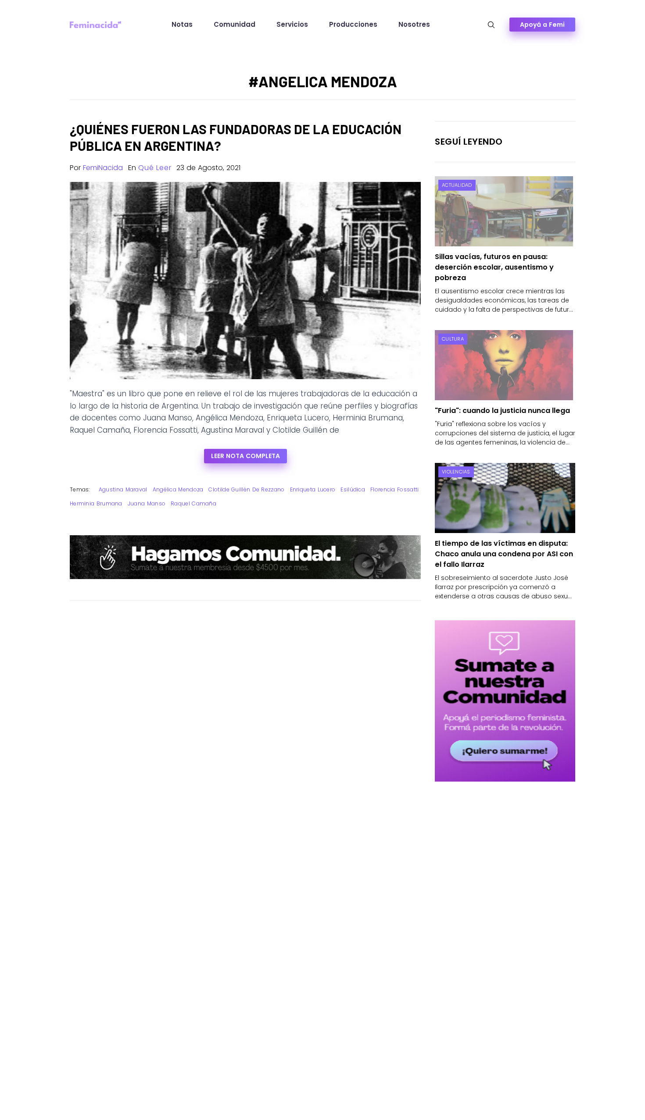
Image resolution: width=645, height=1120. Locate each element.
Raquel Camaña (193, 503)
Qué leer (154, 168)
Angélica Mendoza (178, 489)
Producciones (353, 24)
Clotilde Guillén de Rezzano (246, 489)
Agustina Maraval (123, 489)
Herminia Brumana (96, 503)
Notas (182, 24)
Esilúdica (352, 489)
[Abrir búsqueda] (491, 25)
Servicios (292, 24)
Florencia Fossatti (394, 489)
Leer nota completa (245, 456)
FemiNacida (103, 168)
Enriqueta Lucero (313, 489)
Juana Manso (146, 503)
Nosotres (414, 24)
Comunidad (234, 24)
